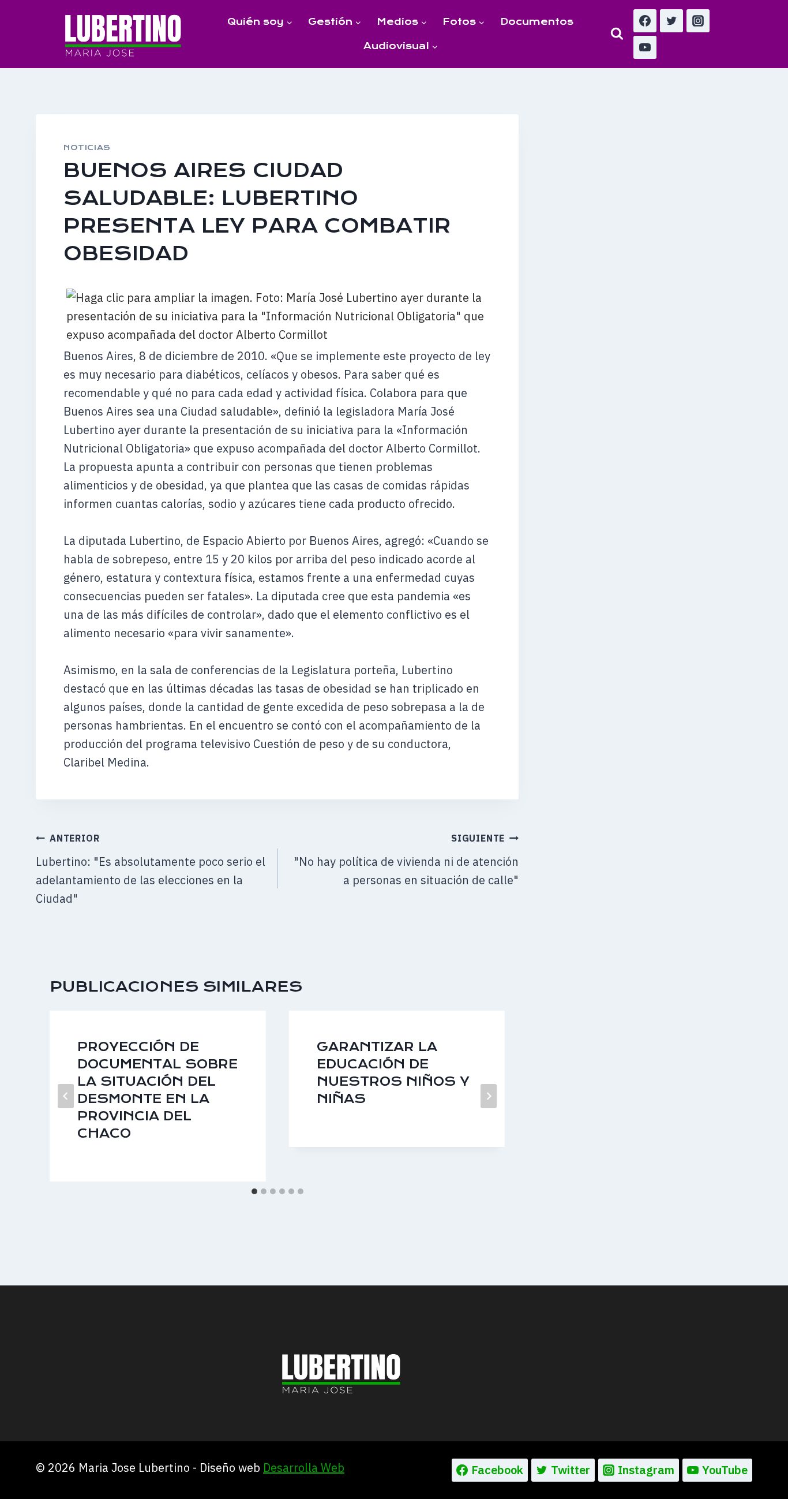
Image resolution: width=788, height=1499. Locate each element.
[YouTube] (644, 47)
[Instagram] (698, 20)
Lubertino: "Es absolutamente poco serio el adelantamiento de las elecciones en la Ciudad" (150, 869)
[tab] (254, 1191)
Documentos (536, 21)
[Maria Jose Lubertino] (123, 33)
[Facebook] (644, 20)
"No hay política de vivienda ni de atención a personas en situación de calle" (406, 860)
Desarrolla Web (303, 1467)
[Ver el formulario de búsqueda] (617, 33)
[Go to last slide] (66, 1096)
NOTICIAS (87, 147)
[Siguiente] (489, 1096)
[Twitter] (671, 20)
